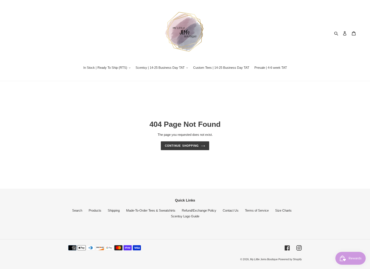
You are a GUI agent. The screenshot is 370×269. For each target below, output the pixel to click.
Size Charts (283, 210)
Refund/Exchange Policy (199, 210)
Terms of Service (257, 210)
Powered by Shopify (290, 259)
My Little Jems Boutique (264, 259)
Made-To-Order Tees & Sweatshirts (150, 210)
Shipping (114, 210)
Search (77, 210)
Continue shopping (182, 145)
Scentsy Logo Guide (185, 216)
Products (95, 210)
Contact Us (231, 210)
